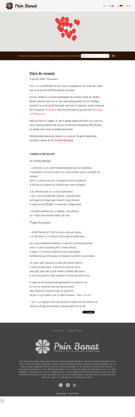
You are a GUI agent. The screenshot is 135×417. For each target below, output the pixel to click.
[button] (63, 35)
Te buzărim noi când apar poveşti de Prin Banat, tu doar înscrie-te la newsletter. (49, 56)
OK (2, 400)
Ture (104, 6)
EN (110, 6)
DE (118, 6)
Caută (128, 6)
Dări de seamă (58, 331)
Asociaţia (50, 109)
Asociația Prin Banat (74, 331)
